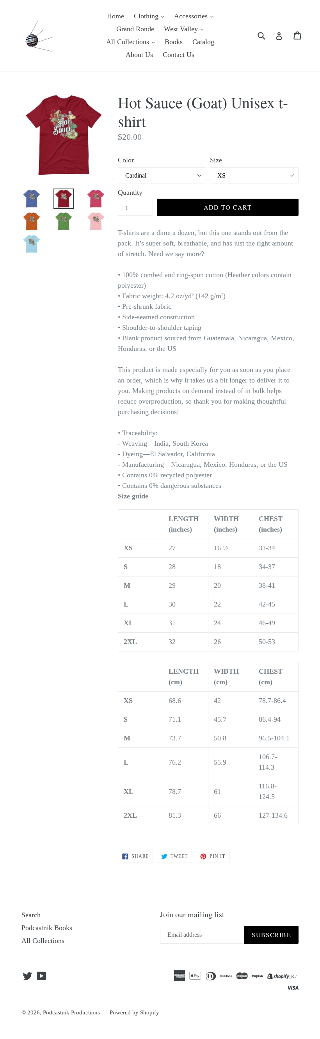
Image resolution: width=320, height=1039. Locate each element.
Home (115, 16)
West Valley (182, 29)
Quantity (130, 192)
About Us (139, 55)
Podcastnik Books (46, 928)
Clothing (147, 16)
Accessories (192, 16)
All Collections (128, 42)
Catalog (203, 42)
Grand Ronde (135, 29)
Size (216, 160)
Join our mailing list (192, 914)
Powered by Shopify (134, 1012)
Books (174, 42)
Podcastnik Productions (71, 1012)
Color (126, 160)
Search (31, 915)
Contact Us (178, 55)
